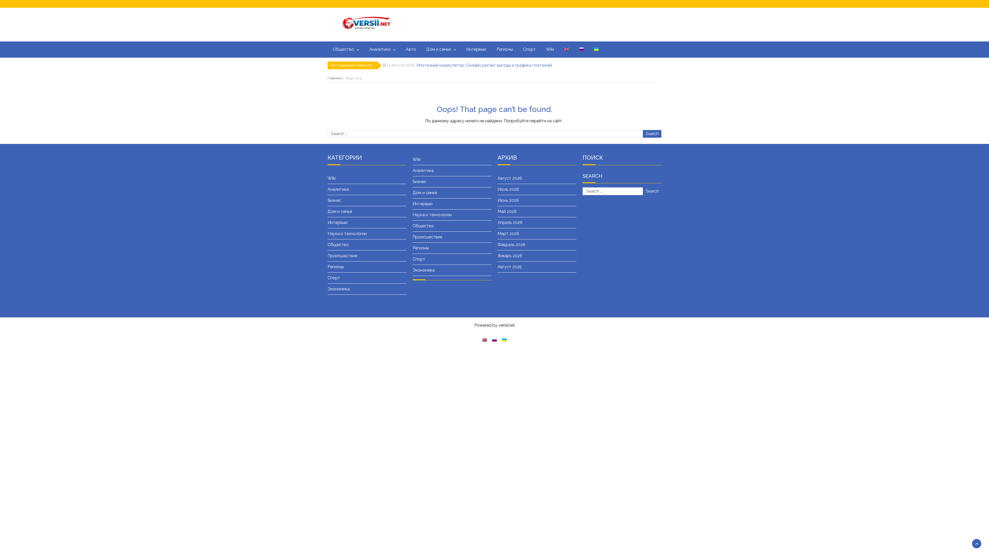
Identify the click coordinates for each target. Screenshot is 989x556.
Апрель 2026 (510, 222)
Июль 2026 (508, 189)
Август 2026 (510, 178)
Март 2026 (508, 233)
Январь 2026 (510, 255)
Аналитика (379, 49)
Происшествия (342, 255)
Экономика (339, 288)
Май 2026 (507, 211)
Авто (411, 49)
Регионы (505, 49)
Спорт (529, 49)
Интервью (476, 49)
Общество (343, 49)
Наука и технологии (347, 233)
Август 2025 (510, 266)
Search (652, 133)
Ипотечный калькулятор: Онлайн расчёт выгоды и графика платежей (484, 62)
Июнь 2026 (508, 200)
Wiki (550, 49)
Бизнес (334, 200)
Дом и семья (438, 49)
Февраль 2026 (511, 244)
